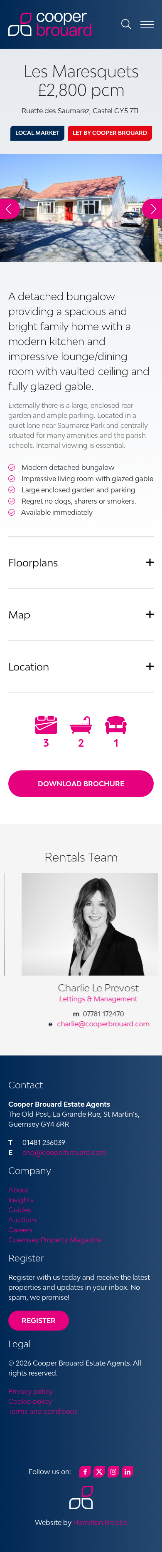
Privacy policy (30, 1391)
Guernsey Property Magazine (54, 1240)
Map (19, 614)
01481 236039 (43, 1142)
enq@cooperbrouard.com (64, 1152)
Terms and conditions (43, 1411)
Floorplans (33, 562)
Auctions (22, 1220)
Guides (19, 1210)
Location (28, 667)
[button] (152, 209)
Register (39, 1320)
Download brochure (81, 784)
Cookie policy (30, 1401)
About (18, 1190)
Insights (21, 1200)
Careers (20, 1230)
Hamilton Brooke (100, 1522)
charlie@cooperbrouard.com (89, 1024)
